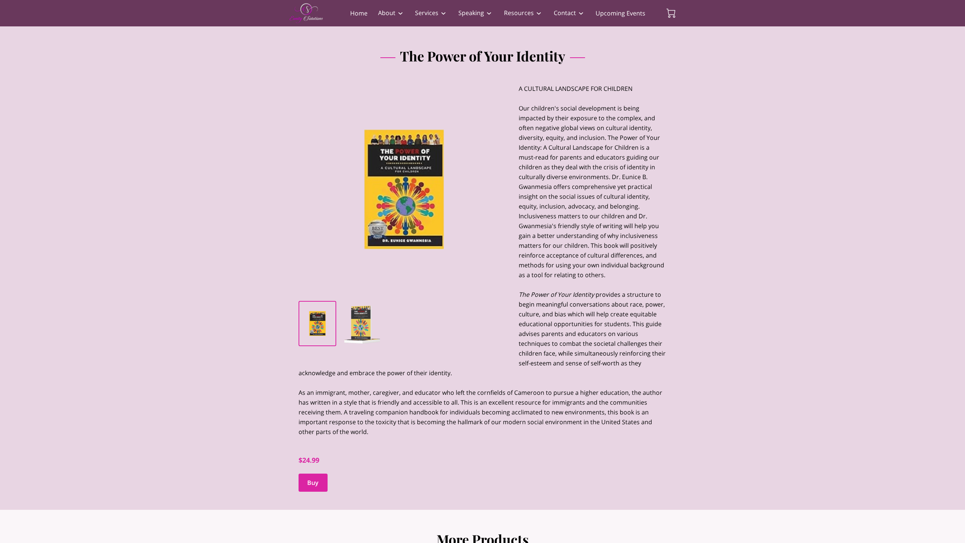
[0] (671, 13)
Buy (313, 483)
